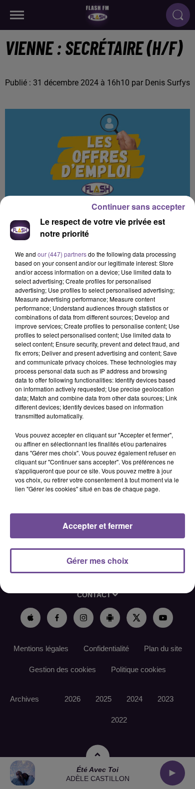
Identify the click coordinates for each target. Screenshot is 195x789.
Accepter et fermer (97, 525)
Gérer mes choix (97, 560)
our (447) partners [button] (62, 254)
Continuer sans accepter (138, 206)
